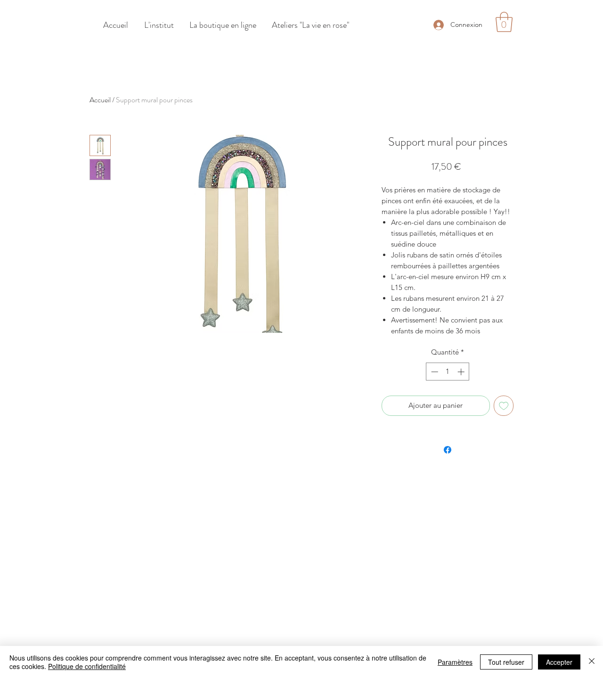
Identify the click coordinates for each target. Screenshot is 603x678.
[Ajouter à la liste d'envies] (504, 406)
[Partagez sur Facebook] (447, 449)
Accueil (100, 99)
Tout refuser (506, 662)
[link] (504, 22)
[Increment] (462, 371)
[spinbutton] (448, 371)
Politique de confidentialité (87, 666)
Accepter (559, 662)
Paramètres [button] (455, 662)
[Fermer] (591, 661)
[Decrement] (433, 371)
